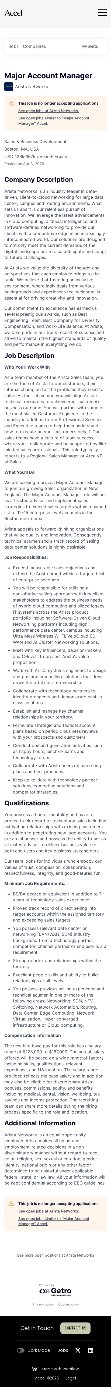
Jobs (63, 1350)
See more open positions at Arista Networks (55, 1255)
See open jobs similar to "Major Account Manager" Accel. (53, 121)
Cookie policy (68, 1304)
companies (34, 46)
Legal (71, 1378)
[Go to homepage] (13, 12)
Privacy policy (43, 1304)
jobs (14, 46)
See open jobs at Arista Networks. (48, 110)
